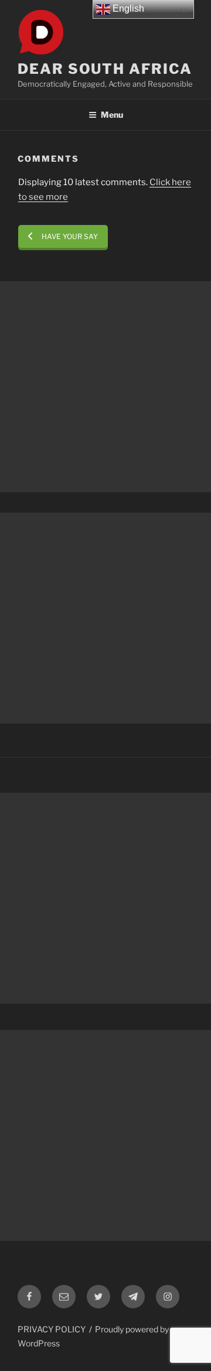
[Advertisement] (105, 386)
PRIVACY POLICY (52, 1329)
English (127, 8)
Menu (112, 115)
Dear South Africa (105, 68)
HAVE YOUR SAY (70, 236)
